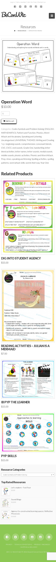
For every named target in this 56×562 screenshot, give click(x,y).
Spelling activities (39, 159)
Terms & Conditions (23, 544)
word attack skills (17, 162)
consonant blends (43, 144)
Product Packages (42, 544)
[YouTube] (31, 7)
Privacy (9, 544)
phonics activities (22, 155)
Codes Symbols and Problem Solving (28, 129)
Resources (22, 30)
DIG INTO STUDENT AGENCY (21, 258)
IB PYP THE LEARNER (15, 402)
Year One (45, 162)
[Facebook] (15, 7)
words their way (33, 162)
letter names (21, 151)
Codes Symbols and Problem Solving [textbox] (27, 475)
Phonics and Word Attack (41, 155)
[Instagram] (36, 7)
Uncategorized (7, 140)
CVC (3, 147)
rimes (8, 159)
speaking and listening (21, 159)
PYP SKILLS (9, 456)
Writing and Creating (45, 140)
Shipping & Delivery (29, 547)
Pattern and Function (26, 132)
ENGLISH (49, 129)
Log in (12, 2)
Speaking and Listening (32, 136)
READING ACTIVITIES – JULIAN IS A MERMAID (25, 347)
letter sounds (33, 151)
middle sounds (7, 155)
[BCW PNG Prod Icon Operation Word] (28, 66)
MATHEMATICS (8, 132)
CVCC (9, 147)
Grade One (28, 147)
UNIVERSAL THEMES (25, 140)
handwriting (39, 147)
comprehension (28, 144)
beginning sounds (13, 144)
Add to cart (10, 121)
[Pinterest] (41, 7)
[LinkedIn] (25, 7)
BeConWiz (13, 14)
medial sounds (46, 151)
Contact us (42, 2)
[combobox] (28, 475)
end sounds (18, 147)
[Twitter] (20, 7)
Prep (3, 159)
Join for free (31, 2)
